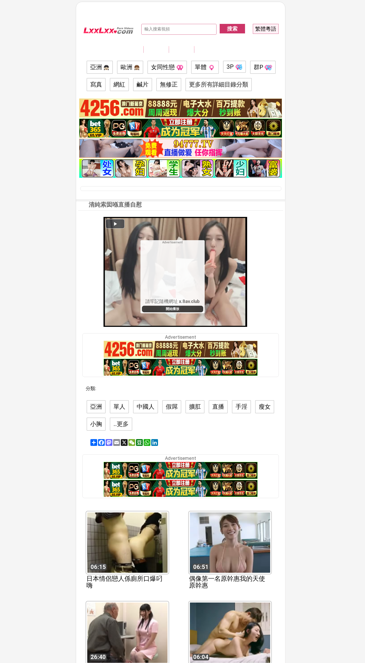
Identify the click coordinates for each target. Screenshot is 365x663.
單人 (119, 406)
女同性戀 (163, 67)
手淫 (241, 406)
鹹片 (142, 84)
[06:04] (230, 632)
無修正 (169, 84)
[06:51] (230, 542)
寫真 (96, 84)
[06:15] (127, 542)
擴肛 (195, 406)
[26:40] (127, 632)
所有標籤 (156, 49)
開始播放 (172, 309)
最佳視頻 (207, 49)
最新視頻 (181, 49)
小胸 (96, 424)
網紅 (119, 84)
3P (231, 66)
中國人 (145, 406)
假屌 (172, 406)
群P (259, 67)
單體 (201, 67)
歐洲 (127, 67)
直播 (218, 406)
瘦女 (265, 406)
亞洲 (97, 67)
